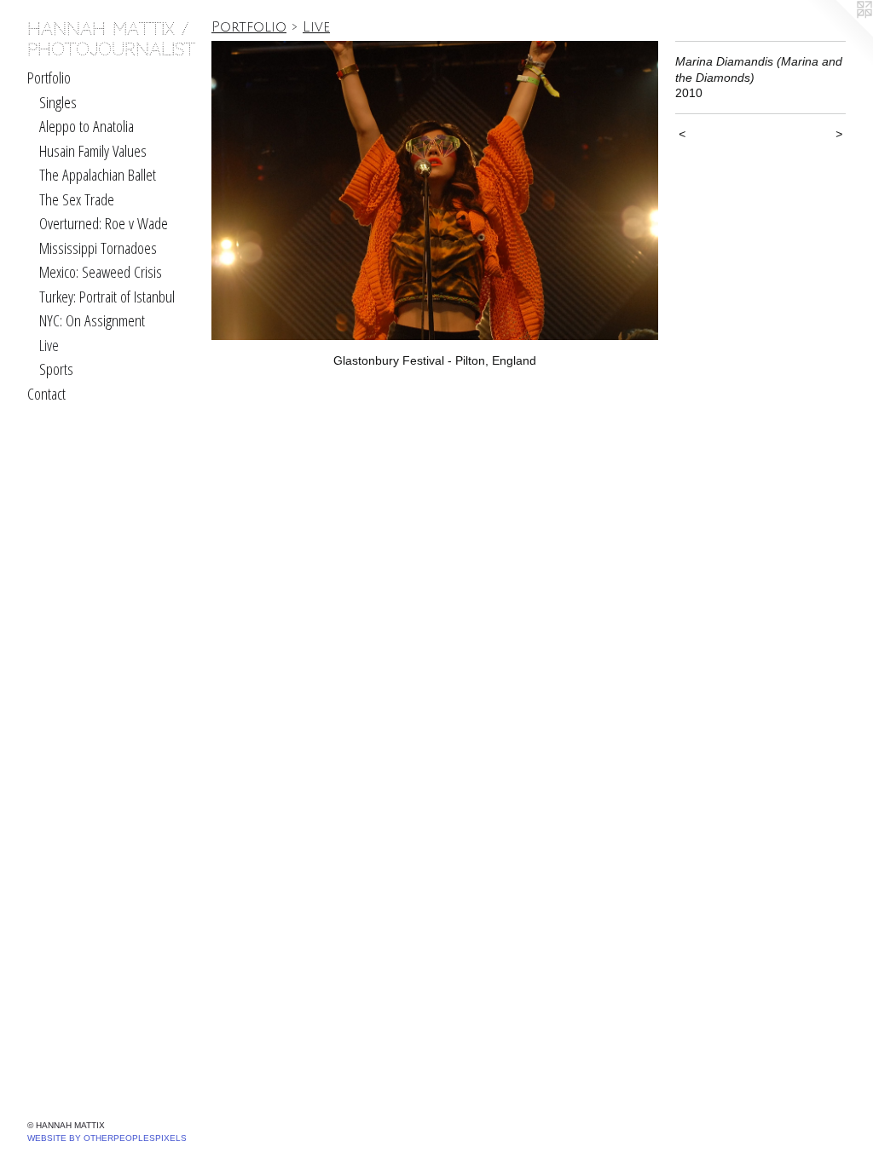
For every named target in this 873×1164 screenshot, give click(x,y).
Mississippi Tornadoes (98, 248)
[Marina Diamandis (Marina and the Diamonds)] (434, 190)
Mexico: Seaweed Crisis (100, 272)
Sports (56, 369)
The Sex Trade (76, 199)
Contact (46, 394)
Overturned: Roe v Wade (103, 223)
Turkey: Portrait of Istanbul (107, 296)
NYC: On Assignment (92, 320)
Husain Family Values (93, 151)
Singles (58, 102)
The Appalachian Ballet (97, 175)
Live (49, 345)
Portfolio (49, 77)
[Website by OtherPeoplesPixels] (839, 34)
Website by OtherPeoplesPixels (107, 1138)
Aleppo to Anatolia (86, 126)
